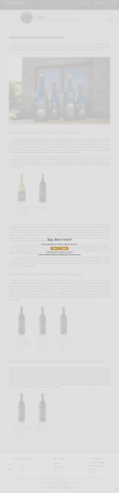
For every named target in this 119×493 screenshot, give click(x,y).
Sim (55, 248)
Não (64, 248)
